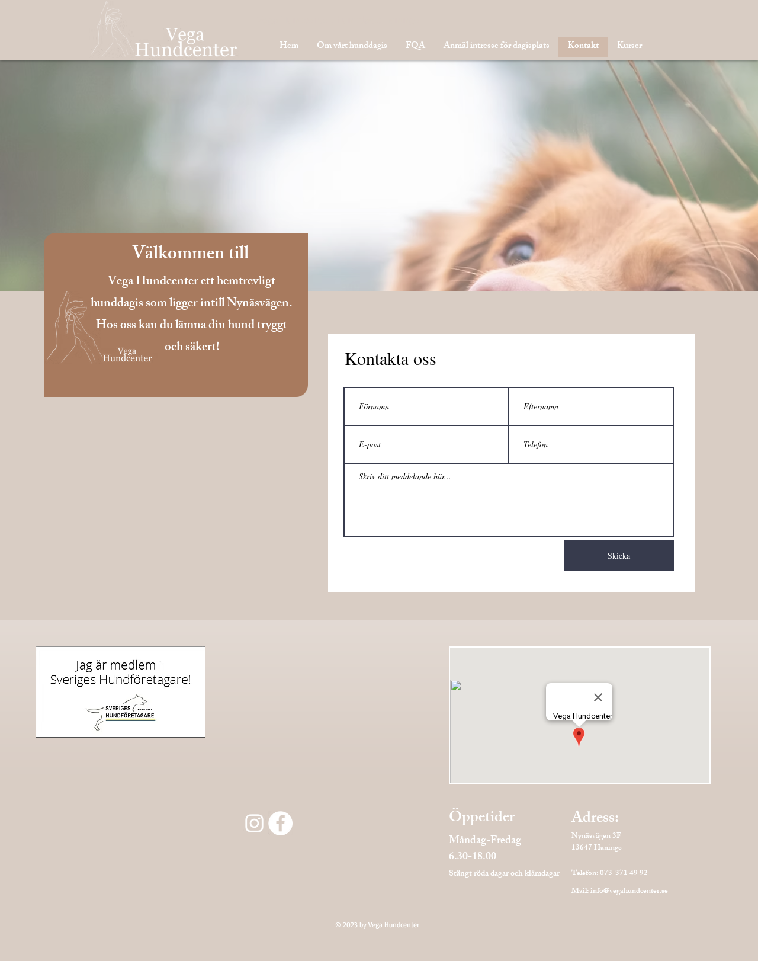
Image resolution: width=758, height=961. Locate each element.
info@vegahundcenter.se (629, 892)
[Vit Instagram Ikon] (254, 823)
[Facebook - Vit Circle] (280, 823)
